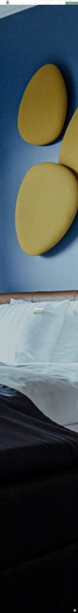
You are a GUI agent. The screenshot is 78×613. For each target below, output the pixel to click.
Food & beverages (47, 3)
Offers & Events (59, 3)
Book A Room (39, 313)
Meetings (35, 3)
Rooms (23, 3)
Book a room (72, 3)
